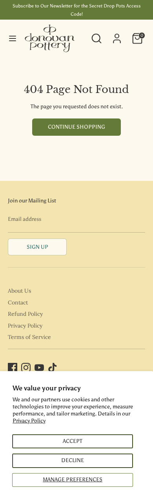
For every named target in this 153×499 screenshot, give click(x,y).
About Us (19, 290)
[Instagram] (26, 367)
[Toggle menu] (12, 38)
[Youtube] (39, 367)
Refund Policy (25, 313)
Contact (18, 302)
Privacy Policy (29, 420)
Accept (72, 441)
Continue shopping (76, 127)
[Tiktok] (52, 367)
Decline (72, 460)
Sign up (37, 247)
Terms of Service (29, 337)
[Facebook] (12, 367)
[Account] (117, 34)
